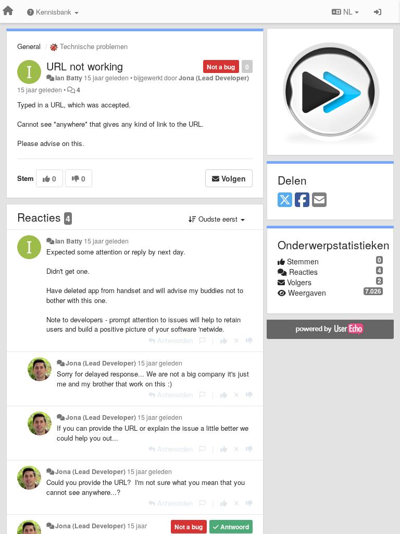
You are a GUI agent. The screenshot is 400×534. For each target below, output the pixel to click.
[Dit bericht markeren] (202, 340)
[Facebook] (302, 200)
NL (348, 11)
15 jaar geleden (106, 241)
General (29, 46)
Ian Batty (68, 77)
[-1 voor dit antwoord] (249, 340)
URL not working (84, 66)
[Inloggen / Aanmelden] (377, 11)
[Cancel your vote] (236, 340)
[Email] (319, 200)
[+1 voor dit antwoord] (223, 340)
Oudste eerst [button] (218, 219)
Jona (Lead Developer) (214, 77)
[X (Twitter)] (285, 200)
